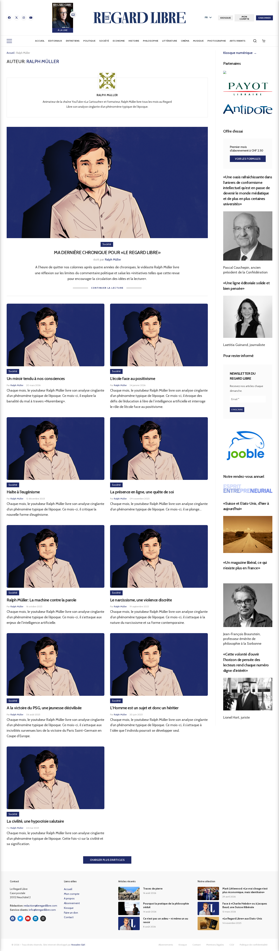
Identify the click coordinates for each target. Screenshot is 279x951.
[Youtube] (31, 17)
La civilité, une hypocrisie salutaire (35, 821)
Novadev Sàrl (78, 944)
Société (104, 40)
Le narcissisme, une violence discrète (141, 600)
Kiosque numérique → (240, 53)
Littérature (169, 40)
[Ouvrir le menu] (9, 41)
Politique (89, 40)
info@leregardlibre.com (42, 910)
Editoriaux (55, 40)
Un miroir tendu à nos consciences (36, 378)
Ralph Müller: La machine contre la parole (41, 600)
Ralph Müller (113, 259)
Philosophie (150, 40)
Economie (119, 40)
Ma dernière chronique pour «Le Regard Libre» (107, 252)
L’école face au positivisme (132, 378)
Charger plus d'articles (107, 859)
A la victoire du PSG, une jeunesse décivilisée (44, 707)
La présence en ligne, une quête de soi (142, 491)
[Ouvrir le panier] (263, 41)
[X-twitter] (16, 17)
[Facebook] (9, 17)
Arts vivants (237, 40)
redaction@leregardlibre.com (40, 905)
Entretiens (73, 40)
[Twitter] (20, 918)
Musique (198, 40)
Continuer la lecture (107, 287)
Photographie (216, 40)
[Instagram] (23, 17)
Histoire (133, 40)
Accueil (39, 40)
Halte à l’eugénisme (23, 491)
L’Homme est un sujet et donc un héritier (144, 707)
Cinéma (185, 40)
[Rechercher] (255, 40)
